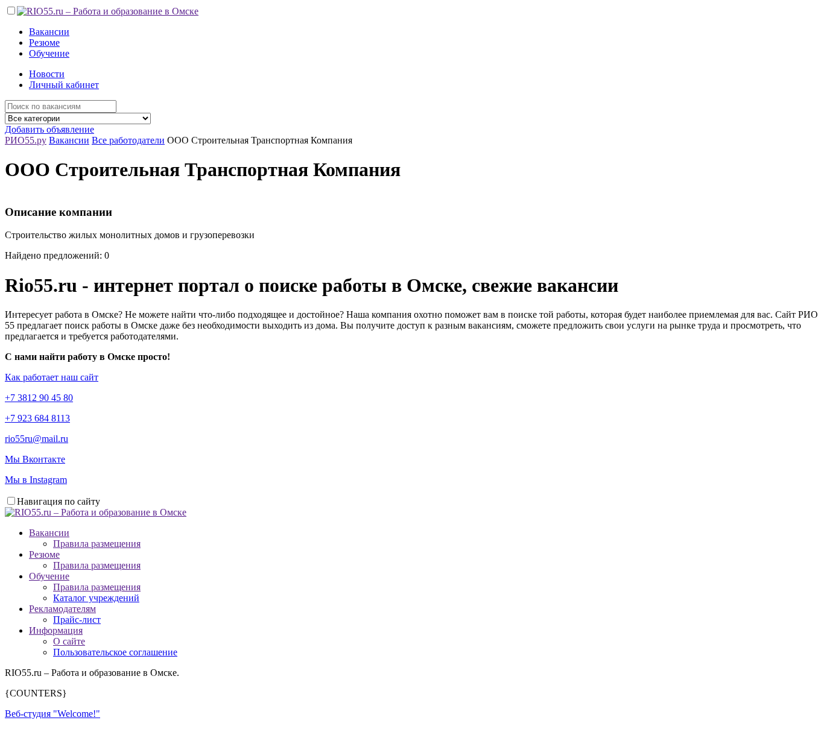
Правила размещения (97, 543)
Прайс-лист (77, 619)
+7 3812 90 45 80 (39, 398)
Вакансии (49, 32)
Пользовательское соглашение (115, 652)
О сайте (69, 641)
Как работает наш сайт (51, 377)
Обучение (49, 53)
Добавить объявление (49, 129)
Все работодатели (128, 140)
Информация (56, 630)
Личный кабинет (64, 85)
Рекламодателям (62, 609)
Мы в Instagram (36, 480)
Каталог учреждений (96, 598)
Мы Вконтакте (35, 459)
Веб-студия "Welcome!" (52, 713)
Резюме (44, 42)
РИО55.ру (25, 140)
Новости (47, 74)
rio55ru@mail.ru (36, 439)
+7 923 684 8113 (37, 418)
